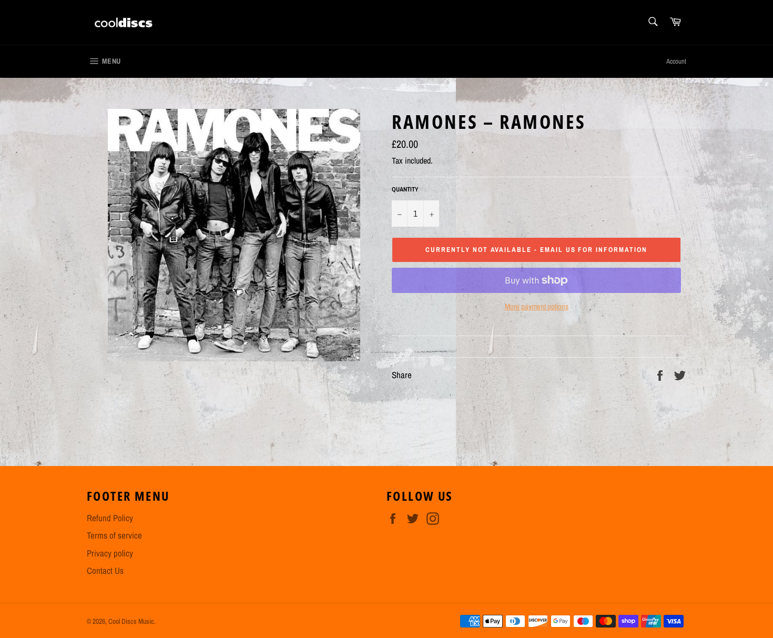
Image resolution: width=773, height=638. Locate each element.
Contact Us (105, 570)
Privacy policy (110, 553)
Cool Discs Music (131, 621)
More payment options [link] (536, 306)
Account (676, 61)
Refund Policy (110, 518)
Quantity (405, 189)
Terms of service (114, 535)
